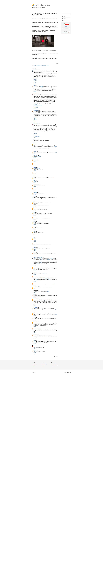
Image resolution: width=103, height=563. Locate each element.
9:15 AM (35, 186)
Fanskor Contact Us (36, 347)
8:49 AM (35, 297)
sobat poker (35, 133)
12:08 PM (35, 315)
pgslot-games (36, 155)
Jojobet (34, 341)
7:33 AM (35, 137)
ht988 (34, 294)
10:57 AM (35, 352)
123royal (37, 279)
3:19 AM (35, 91)
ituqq (42, 87)
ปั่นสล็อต (39, 261)
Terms (70, 372)
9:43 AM (35, 326)
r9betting (53, 177)
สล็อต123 (48, 259)
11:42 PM (35, 194)
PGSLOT (35, 151)
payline (41, 262)
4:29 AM (35, 343)
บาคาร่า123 (47, 261)
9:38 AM (35, 281)
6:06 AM (35, 274)
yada (34, 231)
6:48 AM (35, 265)
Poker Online (35, 78)
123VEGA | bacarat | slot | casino (38, 257)
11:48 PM (35, 224)
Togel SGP (35, 118)
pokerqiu (54, 88)
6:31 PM (35, 338)
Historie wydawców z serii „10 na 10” (45, 65)
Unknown (35, 167)
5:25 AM (35, 292)
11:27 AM (35, 182)
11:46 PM (35, 206)
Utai (34, 272)
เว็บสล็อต (55, 314)
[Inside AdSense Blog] (42, 6)
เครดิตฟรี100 (35, 254)
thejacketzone (36, 189)
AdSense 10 (35, 65)
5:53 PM (35, 170)
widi (34, 85)
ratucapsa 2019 (36, 107)
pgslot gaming (39, 156)
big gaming (46, 278)
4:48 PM (35, 332)
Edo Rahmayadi (36, 110)
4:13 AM (35, 83)
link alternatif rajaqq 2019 (37, 136)
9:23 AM (35, 153)
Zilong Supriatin (36, 123)
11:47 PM (35, 210)
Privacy (68, 372)
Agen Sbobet (35, 119)
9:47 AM (35, 270)
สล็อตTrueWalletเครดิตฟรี (37, 168)
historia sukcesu (38, 65)
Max (34, 340)
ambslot (49, 279)
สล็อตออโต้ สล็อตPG (36, 286)
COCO (34, 317)
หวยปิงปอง (51, 258)
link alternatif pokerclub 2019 (37, 135)
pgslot (34, 228)
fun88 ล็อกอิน (44, 273)
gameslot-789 (47, 291)
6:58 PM (35, 241)
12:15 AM (35, 305)
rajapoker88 (41, 86)
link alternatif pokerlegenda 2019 (38, 105)
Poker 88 (35, 82)
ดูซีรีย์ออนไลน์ (35, 307)
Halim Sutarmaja (36, 69)
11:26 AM (35, 178)
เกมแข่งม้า (37, 263)
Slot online (35, 249)
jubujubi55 (35, 334)
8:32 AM (35, 157)
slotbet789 (50, 287)
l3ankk (35, 176)
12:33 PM (35, 142)
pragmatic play (39, 258)
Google (65, 372)
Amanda (35, 350)
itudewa (37, 88)
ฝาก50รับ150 (35, 192)
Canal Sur (33, 23)
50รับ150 (35, 240)
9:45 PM (35, 250)
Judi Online (35, 79)
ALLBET (42, 259)
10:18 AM (35, 108)
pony (34, 196)
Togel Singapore (36, 117)
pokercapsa (35, 104)
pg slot (37, 160)
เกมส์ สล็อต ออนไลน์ (38, 280)
